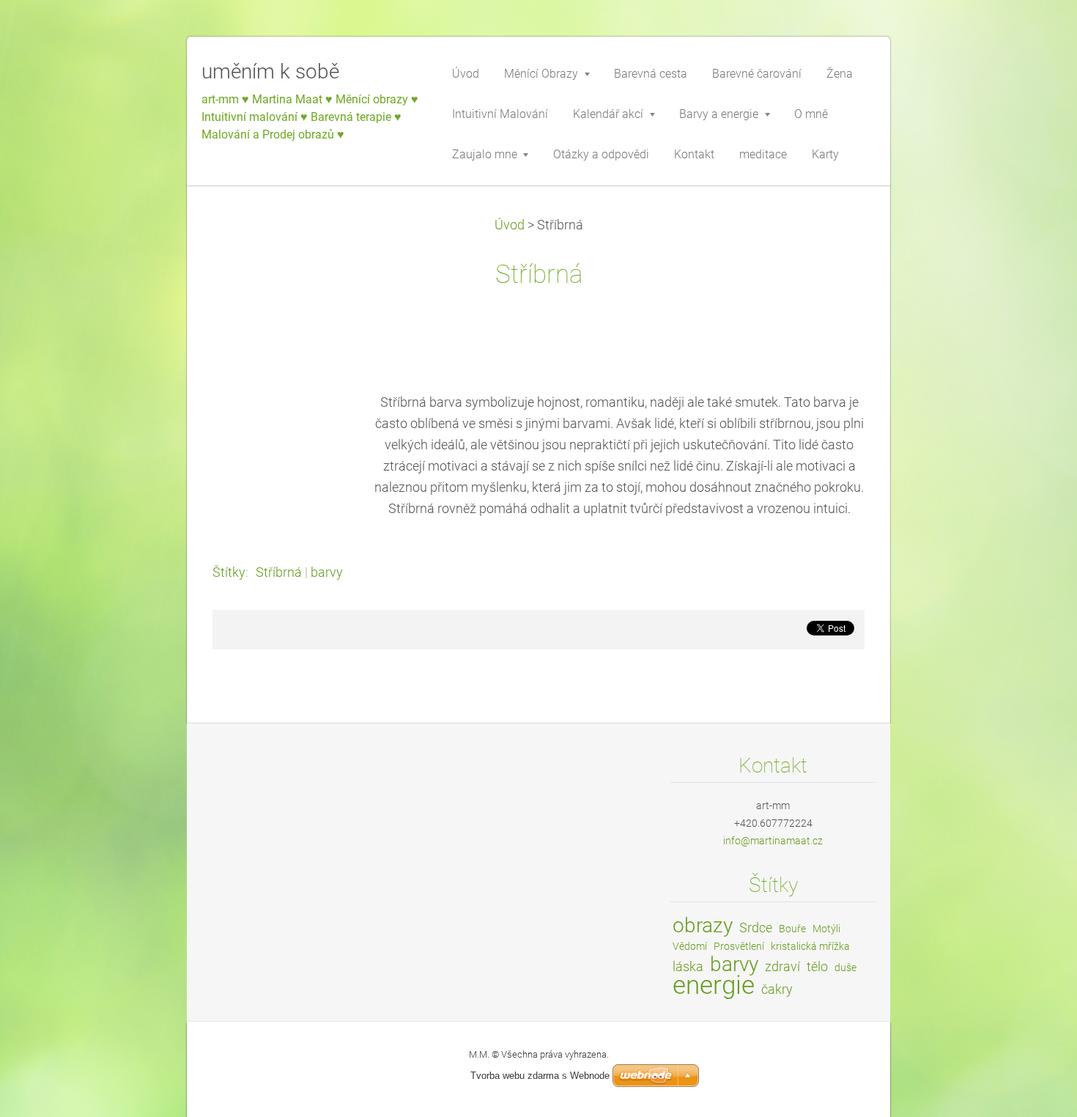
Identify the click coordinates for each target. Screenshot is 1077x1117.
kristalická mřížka (810, 946)
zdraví (782, 966)
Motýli (826, 928)
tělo (817, 966)
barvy (327, 572)
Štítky (228, 572)
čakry (777, 989)
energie (714, 985)
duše (845, 967)
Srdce (755, 927)
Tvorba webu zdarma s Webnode (540, 1075)
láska (688, 966)
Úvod (510, 225)
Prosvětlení (739, 946)
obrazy (703, 925)
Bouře (792, 928)
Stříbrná (279, 572)
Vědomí (690, 946)
